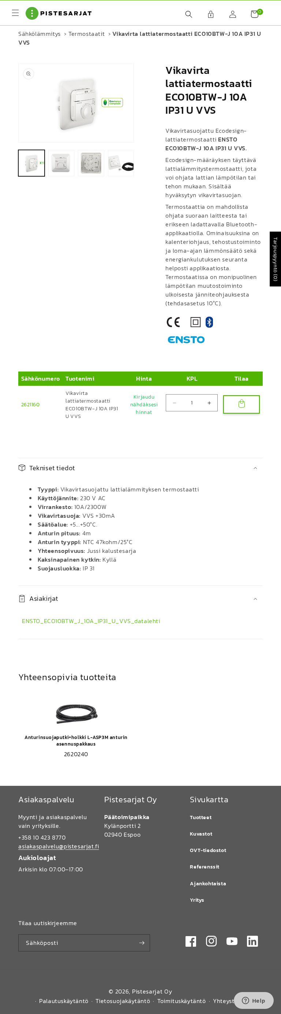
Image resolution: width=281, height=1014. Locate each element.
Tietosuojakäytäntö (122, 1000)
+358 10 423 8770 (42, 837)
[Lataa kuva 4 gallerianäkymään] (121, 163)
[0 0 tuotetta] (251, 14)
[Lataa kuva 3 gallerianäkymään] (91, 163)
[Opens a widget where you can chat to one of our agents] (253, 1001)
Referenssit (205, 867)
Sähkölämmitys (39, 33)
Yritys (197, 900)
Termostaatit (86, 33)
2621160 (30, 404)
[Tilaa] (142, 942)
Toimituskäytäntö (181, 1000)
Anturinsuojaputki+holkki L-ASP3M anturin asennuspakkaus (76, 740)
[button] (185, 14)
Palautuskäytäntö (64, 1000)
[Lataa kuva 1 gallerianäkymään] (31, 163)
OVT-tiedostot (208, 850)
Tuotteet (200, 817)
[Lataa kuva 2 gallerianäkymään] (61, 163)
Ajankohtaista (208, 883)
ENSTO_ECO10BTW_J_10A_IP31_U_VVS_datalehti (91, 621)
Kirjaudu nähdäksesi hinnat (144, 404)
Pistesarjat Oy (152, 991)
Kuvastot (201, 834)
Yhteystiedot (231, 1000)
